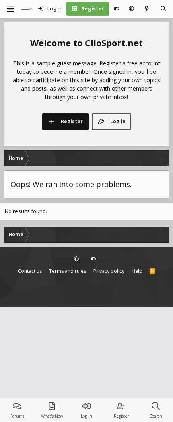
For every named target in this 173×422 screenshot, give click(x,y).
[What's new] (147, 9)
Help (137, 271)
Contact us (30, 271)
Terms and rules (67, 271)
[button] (131, 9)
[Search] (163, 9)
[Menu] (10, 8)
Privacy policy (108, 271)
